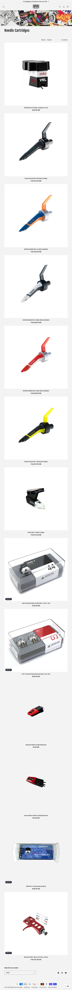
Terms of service (43, 987)
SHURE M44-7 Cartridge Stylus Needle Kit (36, 886)
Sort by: (43, 40)
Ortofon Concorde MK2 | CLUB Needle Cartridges (36, 461)
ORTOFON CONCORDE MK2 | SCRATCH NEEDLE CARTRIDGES (36, 320)
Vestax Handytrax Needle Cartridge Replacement (36, 815)
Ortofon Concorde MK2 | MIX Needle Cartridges (36, 178)
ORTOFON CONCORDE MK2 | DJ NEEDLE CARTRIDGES (36, 249)
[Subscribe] (34, 973)
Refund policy (27, 987)
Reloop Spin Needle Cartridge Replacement (36, 745)
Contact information (52, 987)
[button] (4, 7)
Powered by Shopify (18, 987)
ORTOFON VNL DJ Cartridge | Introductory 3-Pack (36, 107)
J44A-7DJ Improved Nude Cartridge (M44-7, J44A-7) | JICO (36, 603)
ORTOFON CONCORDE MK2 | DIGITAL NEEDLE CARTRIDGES (36, 391)
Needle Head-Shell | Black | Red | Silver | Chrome (36, 957)
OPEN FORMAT (11, 987)
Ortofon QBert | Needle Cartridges (36, 532)
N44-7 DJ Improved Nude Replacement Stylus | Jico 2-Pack (36, 674)
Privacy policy (35, 987)
